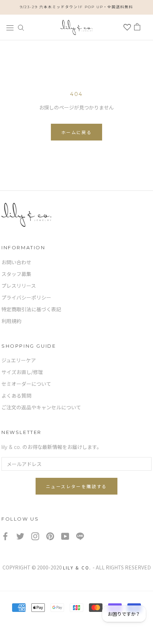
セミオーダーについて (26, 384)
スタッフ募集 (16, 274)
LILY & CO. (77, 567)
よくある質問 (16, 396)
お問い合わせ (16, 262)
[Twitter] (20, 536)
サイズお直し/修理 (22, 372)
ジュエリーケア (18, 360)
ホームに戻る (76, 132)
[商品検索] (21, 27)
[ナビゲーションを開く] (10, 27)
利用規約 (11, 321)
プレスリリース (18, 286)
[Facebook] (5, 536)
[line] (80, 536)
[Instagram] (35, 536)
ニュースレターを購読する (76, 486)
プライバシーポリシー (26, 298)
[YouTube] (65, 536)
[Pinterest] (50, 536)
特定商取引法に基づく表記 (31, 309)
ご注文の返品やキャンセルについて (41, 407)
